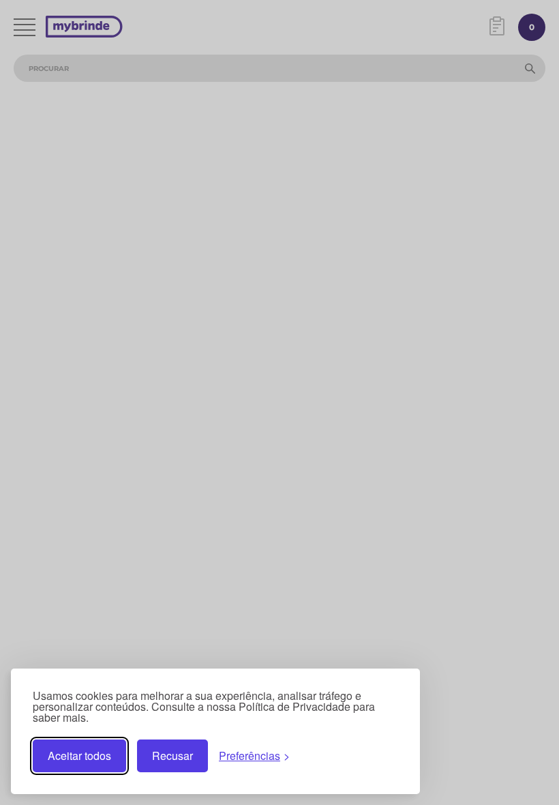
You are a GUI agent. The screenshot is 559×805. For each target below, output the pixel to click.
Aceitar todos (79, 755)
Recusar (172, 755)
